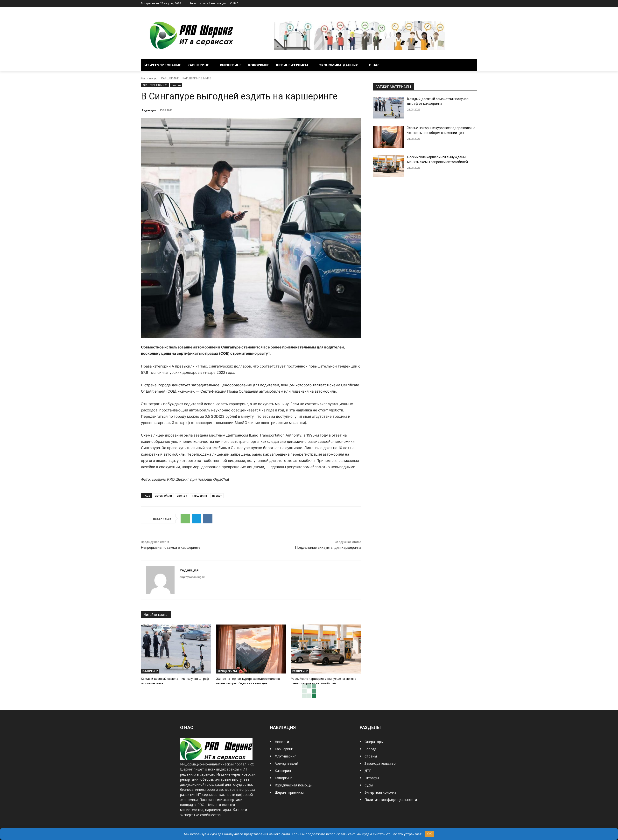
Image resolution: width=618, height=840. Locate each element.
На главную (149, 78)
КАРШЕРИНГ (170, 78)
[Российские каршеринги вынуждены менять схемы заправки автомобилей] (326, 649)
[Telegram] (461, 3)
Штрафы (372, 778)
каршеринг (199, 495)
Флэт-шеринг (285, 756)
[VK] (207, 518)
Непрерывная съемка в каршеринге (170, 547)
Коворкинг (283, 778)
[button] (471, 65)
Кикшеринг (283, 770)
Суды (369, 785)
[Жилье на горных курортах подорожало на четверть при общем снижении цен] (251, 649)
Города (371, 749)
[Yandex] (474, 3)
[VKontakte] (467, 3)
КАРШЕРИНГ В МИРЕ (197, 78)
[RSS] (454, 3)
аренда (182, 495)
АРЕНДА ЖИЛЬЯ (228, 671)
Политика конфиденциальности (391, 799)
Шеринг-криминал (289, 792)
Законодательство (380, 763)
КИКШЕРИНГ (150, 671)
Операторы (374, 741)
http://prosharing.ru (192, 577)
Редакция (149, 110)
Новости (176, 85)
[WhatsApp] (185, 518)
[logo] (216, 759)
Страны (371, 756)
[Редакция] (160, 580)
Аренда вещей (286, 763)
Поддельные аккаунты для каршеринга (328, 547)
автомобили (163, 495)
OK (429, 834)
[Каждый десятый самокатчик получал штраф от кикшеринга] (176, 649)
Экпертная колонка (380, 792)
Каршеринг (284, 749)
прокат (217, 495)
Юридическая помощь (293, 785)
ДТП (368, 770)
